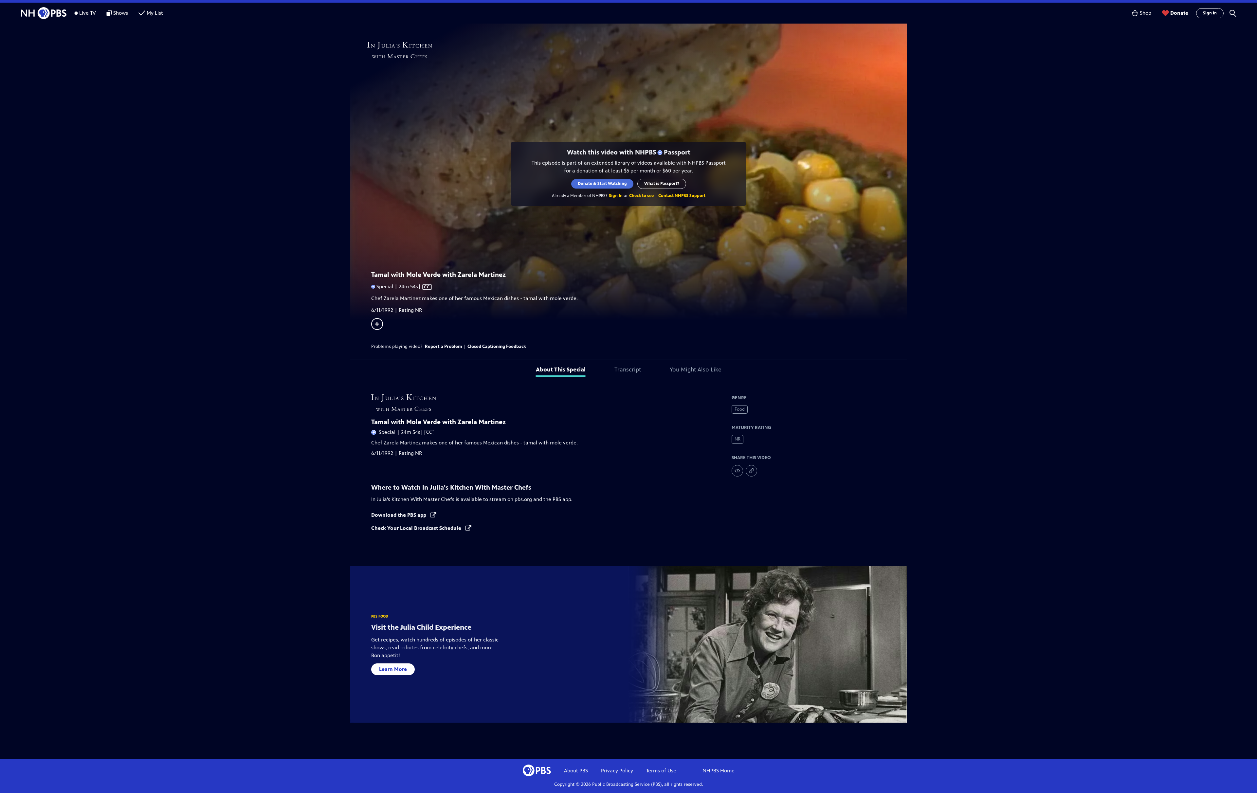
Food (740, 409)
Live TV (87, 13)
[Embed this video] (737, 471)
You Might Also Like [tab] (695, 369)
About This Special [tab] (561, 369)
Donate (1179, 13)
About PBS (576, 770)
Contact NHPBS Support (681, 195)
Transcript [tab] (627, 369)
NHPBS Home (718, 770)
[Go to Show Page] (637, 50)
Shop (1145, 13)
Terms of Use (661, 770)
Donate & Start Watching (602, 183)
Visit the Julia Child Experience (421, 627)
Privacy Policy (617, 770)
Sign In (1210, 13)
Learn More (393, 669)
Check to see (641, 195)
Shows (120, 13)
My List (155, 13)
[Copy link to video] (751, 471)
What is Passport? (661, 183)
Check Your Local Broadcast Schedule (417, 528)
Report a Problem (443, 346)
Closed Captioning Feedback (496, 346)
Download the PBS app (399, 515)
